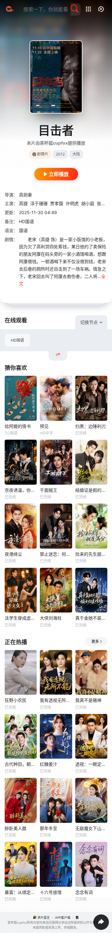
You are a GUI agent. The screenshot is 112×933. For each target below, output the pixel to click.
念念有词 (84, 892)
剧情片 (42, 154)
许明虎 (72, 203)
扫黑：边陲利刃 (90, 426)
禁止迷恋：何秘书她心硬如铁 (56, 554)
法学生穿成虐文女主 (21, 618)
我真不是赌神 (88, 700)
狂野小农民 (15, 700)
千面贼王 (48, 490)
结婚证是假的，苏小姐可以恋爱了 (91, 490)
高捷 (23, 203)
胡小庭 (87, 203)
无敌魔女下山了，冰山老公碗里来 (91, 828)
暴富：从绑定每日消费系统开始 (21, 892)
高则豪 (25, 194)
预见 (44, 426)
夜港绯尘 (13, 554)
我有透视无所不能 (56, 700)
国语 (23, 230)
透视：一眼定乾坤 (91, 764)
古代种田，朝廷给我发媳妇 (21, 764)
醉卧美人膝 (15, 828)
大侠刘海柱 (51, 618)
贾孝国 (56, 203)
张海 (101, 203)
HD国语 (17, 340)
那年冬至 (48, 828)
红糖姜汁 (48, 764)
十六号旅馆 (51, 892)
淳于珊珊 (39, 203)
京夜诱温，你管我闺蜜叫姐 (21, 490)
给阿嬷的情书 (18, 426)
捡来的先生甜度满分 (91, 554)
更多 (95, 641)
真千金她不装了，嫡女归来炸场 (91, 618)
